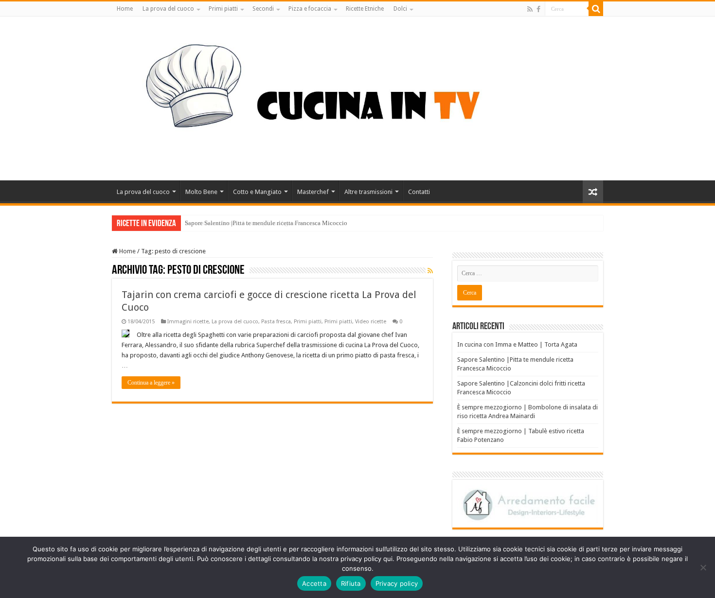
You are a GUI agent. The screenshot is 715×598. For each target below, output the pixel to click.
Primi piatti (223, 8)
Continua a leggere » (151, 382)
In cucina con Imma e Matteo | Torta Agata (517, 344)
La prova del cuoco (168, 8)
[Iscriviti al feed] (430, 271)
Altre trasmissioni (368, 191)
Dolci (400, 8)
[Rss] (530, 9)
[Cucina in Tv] (357, 96)
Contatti (419, 191)
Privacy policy (396, 583)
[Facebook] (538, 9)
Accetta (314, 583)
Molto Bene (201, 191)
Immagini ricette (188, 321)
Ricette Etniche (365, 8)
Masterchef (313, 191)
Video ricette (370, 321)
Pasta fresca (276, 321)
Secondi (263, 8)
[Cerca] (596, 8)
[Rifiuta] (703, 567)
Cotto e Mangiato (257, 191)
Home (125, 8)
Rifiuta (351, 583)
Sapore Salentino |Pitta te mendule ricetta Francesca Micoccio (266, 223)
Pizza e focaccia (309, 8)
